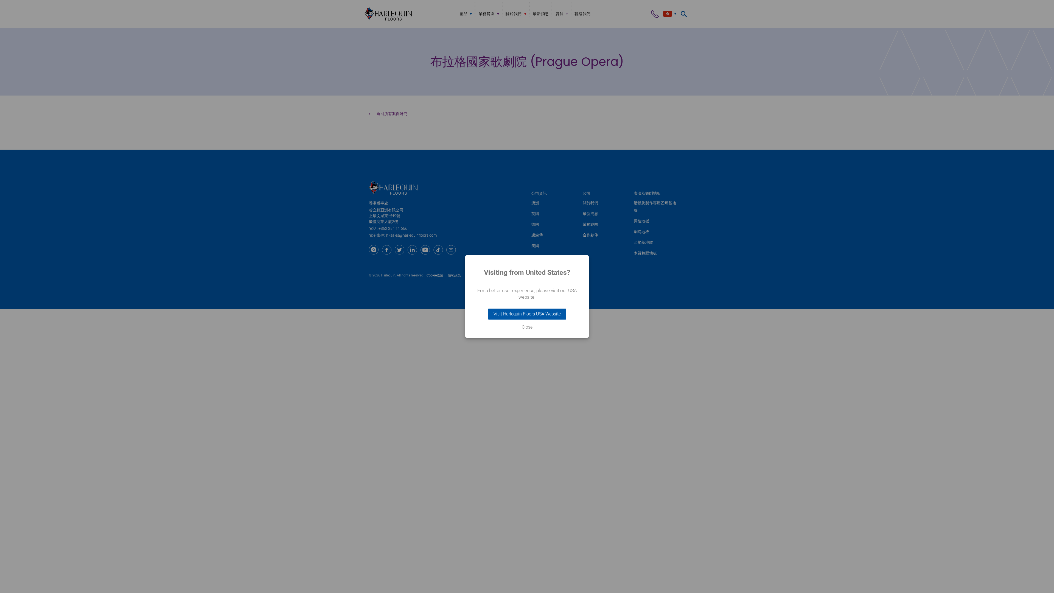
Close (527, 327)
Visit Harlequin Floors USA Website (527, 314)
